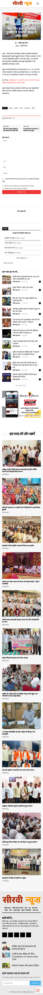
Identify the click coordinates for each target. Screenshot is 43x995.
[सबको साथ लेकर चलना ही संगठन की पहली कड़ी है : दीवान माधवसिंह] (21, 565)
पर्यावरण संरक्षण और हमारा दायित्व (25, 965)
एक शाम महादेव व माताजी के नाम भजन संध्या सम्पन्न (18, 770)
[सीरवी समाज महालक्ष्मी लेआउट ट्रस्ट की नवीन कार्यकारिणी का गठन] (6, 279)
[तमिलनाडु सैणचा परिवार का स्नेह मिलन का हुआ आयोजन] (21, 826)
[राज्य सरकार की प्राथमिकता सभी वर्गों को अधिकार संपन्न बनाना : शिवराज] (6, 322)
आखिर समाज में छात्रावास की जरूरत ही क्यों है (24, 947)
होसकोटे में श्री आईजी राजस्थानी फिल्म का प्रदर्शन (18, 546)
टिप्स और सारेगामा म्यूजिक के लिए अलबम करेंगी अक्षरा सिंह (10, 129)
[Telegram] (31, 216)
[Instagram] (10, 934)
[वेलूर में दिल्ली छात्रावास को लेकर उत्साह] (21, 641)
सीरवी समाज (17, 24)
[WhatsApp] (21, 216)
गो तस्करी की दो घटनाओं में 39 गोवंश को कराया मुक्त (31, 129)
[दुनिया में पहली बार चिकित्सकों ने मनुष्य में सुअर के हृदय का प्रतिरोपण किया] (6, 355)
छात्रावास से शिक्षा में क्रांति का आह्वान (14, 878)
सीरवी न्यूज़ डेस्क (23, 43)
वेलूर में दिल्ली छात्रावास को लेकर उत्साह (15, 658)
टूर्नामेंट (16, 108)
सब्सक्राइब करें (35, 983)
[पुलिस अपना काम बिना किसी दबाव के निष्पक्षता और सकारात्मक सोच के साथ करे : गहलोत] (6, 365)
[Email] (26, 216)
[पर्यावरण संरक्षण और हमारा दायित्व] (6, 965)
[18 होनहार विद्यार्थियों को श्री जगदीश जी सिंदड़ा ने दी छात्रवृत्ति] (21, 715)
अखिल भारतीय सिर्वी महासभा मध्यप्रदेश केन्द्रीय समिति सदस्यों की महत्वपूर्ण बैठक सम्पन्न (19, 470)
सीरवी (33, 108)
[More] (27, 101)
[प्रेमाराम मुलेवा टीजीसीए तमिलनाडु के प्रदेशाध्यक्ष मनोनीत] (6, 377)
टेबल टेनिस (27, 108)
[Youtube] (28, 934)
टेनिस (21, 108)
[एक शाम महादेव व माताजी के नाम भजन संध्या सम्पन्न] (21, 754)
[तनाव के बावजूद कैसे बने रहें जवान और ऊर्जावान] (6, 344)
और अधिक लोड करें (21, 385)
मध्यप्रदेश (27, 24)
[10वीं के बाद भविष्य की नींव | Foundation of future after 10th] (6, 955)
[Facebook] (11, 216)
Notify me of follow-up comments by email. (19, 186)
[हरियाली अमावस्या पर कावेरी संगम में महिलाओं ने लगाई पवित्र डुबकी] (21, 491)
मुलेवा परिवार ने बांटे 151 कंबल (23, 287)
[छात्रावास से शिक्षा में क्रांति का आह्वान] (21, 862)
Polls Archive (8, 263)
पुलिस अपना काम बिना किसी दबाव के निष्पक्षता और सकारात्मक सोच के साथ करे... (25, 365)
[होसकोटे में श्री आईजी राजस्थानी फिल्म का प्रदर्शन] (21, 529)
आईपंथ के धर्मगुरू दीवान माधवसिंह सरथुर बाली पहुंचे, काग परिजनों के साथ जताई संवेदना (20, 695)
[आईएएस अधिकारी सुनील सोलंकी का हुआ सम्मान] (21, 790)
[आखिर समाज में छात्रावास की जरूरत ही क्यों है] (6, 947)
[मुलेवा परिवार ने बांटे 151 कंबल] (6, 290)
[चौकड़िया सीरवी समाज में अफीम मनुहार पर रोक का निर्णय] (6, 312)
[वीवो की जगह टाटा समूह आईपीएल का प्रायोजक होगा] (6, 301)
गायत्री (10, 108)
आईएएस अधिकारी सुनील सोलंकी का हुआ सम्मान (17, 806)
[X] (16, 216)
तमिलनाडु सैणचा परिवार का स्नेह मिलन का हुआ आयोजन (19, 842)
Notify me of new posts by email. (15, 188)
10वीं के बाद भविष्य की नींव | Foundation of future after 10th (25, 957)
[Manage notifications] (38, 990)
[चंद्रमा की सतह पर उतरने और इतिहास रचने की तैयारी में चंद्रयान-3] (6, 333)
